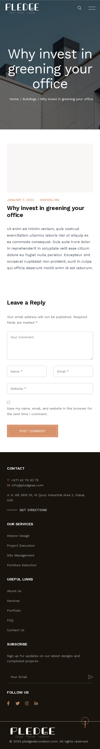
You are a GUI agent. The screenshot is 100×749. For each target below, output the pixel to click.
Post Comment (32, 431)
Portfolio (14, 610)
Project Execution (21, 545)
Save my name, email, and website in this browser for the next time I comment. (49, 411)
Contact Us (15, 630)
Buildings (30, 99)
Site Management (20, 555)
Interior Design (18, 536)
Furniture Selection (22, 565)
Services (13, 601)
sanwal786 (49, 200)
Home (14, 99)
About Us (14, 591)
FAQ (10, 620)
